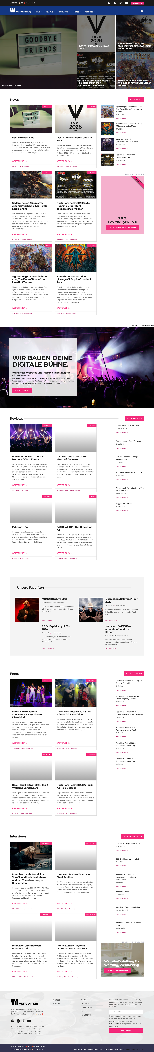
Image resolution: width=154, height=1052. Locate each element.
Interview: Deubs (122, 892)
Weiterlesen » (19, 161)
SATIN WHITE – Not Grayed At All (74, 528)
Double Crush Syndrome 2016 (128, 843)
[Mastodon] (109, 3)
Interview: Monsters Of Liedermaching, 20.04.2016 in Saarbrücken (127, 877)
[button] (142, 11)
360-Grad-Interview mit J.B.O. (127, 859)
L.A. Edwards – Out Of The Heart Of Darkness (72, 458)
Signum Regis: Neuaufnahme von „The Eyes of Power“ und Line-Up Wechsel (29, 279)
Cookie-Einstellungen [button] (134, 1049)
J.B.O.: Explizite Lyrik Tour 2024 (56, 628)
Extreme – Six (20, 527)
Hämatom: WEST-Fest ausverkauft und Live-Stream (118, 629)
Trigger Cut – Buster (124, 504)
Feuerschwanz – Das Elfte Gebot (128, 441)
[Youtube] (126, 3)
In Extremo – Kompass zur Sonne (129, 472)
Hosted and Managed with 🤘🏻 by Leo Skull (27, 1049)
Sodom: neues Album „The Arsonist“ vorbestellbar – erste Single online (29, 206)
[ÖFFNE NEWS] (41, 12)
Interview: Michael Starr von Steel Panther (73, 876)
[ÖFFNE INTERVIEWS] (70, 12)
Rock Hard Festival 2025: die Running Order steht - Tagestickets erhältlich (93, 83)
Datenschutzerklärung (117, 1024)
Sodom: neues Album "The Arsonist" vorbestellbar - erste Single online (134, 46)
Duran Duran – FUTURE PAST (127, 426)
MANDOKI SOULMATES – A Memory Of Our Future (28, 458)
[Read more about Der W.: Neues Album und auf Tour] (96, 33)
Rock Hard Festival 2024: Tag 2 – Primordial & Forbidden (75, 713)
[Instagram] (120, 3)
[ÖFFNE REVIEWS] (54, 12)
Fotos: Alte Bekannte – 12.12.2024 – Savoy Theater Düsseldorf (27, 714)
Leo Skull (26, 1014)
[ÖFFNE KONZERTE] (94, 12)
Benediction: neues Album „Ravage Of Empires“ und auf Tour (74, 279)
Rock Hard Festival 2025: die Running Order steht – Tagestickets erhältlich (73, 206)
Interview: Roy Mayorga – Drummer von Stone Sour (72, 947)
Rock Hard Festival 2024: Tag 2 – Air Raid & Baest (75, 786)
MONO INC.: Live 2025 (54, 598)
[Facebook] (115, 3)
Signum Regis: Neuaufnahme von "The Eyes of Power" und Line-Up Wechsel (134, 83)
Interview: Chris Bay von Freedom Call (26, 947)
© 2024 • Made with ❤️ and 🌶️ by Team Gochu (28, 1046)
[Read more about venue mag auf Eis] (38, 52)
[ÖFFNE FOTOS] (80, 12)
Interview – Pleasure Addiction (128, 907)
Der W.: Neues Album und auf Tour (74, 139)
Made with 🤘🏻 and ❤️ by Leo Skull (22, 3)
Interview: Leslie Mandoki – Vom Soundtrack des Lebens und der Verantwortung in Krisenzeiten (29, 879)
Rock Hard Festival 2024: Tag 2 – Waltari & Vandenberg (31, 786)
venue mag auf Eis (11, 85)
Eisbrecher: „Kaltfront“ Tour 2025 (121, 600)
